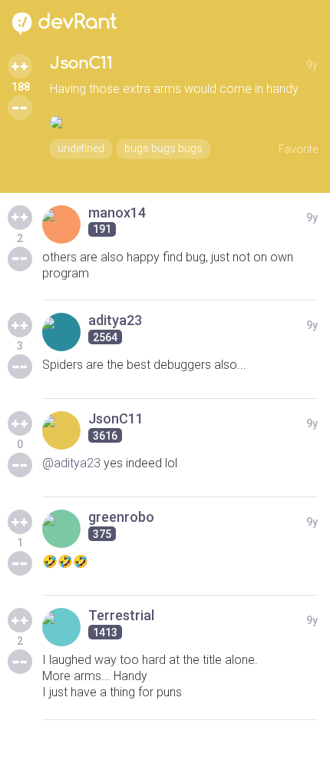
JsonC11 (81, 63)
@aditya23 (71, 463)
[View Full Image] (184, 122)
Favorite (298, 149)
